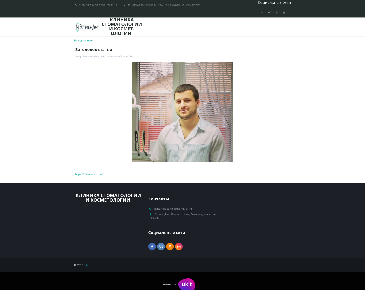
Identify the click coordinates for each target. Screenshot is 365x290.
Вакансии (245, 27)
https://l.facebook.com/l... (90, 174)
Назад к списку (83, 40)
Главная (155, 27)
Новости (209, 27)
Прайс (226, 27)
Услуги (190, 27)
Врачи (173, 27)
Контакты (266, 27)
